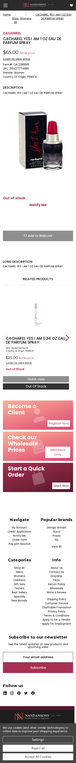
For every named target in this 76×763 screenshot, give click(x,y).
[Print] (18, 254)
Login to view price (16, 59)
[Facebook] (5, 254)
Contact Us (56, 572)
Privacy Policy (56, 611)
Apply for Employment (56, 624)
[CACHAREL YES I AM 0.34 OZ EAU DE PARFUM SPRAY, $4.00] (35, 313)
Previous (5, 338)
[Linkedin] (32, 254)
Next (67, 338)
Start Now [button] (61, 485)
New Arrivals (19, 600)
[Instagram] (12, 693)
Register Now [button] (59, 423)
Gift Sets (19, 584)
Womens (19, 576)
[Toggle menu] (5, 5)
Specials (19, 596)
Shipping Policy (56, 599)
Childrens (19, 580)
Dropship (56, 576)
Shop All (19, 568)
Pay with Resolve (19, 544)
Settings (38, 739)
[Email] (12, 254)
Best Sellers (19, 592)
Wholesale (56, 588)
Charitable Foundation (56, 607)
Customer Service (56, 603)
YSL (57, 540)
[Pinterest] (39, 254)
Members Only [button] (57, 452)
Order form (19, 540)
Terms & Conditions (56, 615)
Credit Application (19, 532)
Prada (56, 536)
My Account (19, 527)
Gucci (56, 532)
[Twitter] (25, 254)
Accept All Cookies (38, 757)
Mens (19, 572)
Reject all (38, 748)
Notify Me (38, 205)
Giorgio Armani (56, 527)
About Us (57, 568)
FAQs (56, 580)
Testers (19, 588)
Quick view (36, 379)
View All (57, 547)
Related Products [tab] (38, 279)
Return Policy (56, 584)
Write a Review (56, 592)
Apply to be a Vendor (56, 620)
